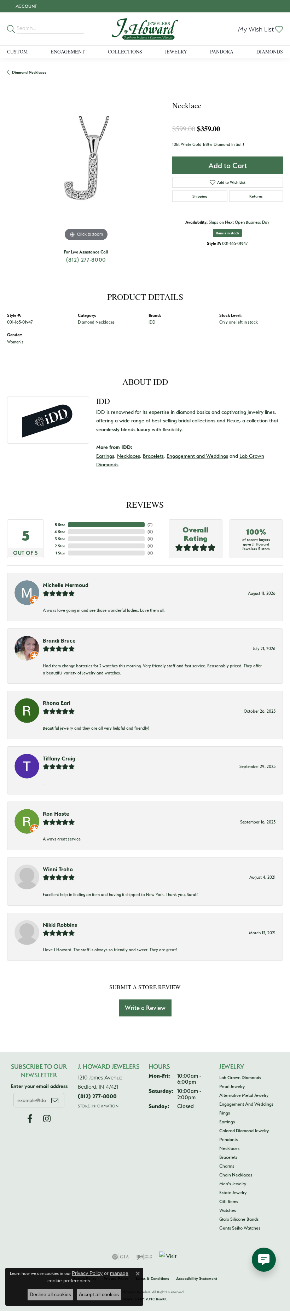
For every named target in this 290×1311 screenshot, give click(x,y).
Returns (256, 196)
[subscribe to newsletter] (55, 1100)
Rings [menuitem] (224, 1113)
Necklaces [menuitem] (229, 1148)
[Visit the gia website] (120, 1257)
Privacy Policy (87, 1273)
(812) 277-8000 (86, 259)
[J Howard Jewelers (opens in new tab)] (30, 1119)
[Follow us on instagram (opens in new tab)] (47, 1119)
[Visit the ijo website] (144, 1257)
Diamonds (269, 51)
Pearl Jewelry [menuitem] (232, 1086)
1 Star (60, 553)
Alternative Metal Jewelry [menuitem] (243, 1095)
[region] (86, 164)
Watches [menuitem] (227, 1210)
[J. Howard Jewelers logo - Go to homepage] (144, 28)
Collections (125, 51)
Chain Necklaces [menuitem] (235, 1175)
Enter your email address (39, 1086)
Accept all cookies (99, 1294)
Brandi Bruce (59, 640)
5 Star (60, 524)
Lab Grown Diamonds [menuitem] (240, 1077)
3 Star (60, 538)
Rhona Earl (56, 702)
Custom (17, 51)
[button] (25, 6)
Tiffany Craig (59, 758)
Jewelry (176, 51)
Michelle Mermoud (65, 584)
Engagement (68, 51)
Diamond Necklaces (29, 72)
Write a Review (145, 1008)
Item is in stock (227, 233)
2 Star (60, 545)
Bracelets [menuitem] (228, 1157)
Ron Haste (56, 813)
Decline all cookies (50, 1294)
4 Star (59, 531)
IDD (152, 322)
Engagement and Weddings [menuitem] (246, 1104)
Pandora (221, 51)
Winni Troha (58, 869)
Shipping (199, 196)
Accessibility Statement (196, 1278)
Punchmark (156, 1299)
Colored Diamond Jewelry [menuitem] (244, 1130)
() (149, 524)
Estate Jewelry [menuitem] (232, 1192)
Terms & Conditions (152, 1278)
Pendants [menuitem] (228, 1139)
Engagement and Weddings (197, 456)
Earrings (105, 456)
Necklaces (128, 456)
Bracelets (153, 456)
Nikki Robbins (60, 924)
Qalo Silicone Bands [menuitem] (239, 1219)
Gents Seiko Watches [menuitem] (239, 1228)
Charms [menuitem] (226, 1166)
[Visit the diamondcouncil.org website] (168, 1257)
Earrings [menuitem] (227, 1121)
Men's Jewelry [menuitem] (232, 1183)
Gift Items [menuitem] (228, 1201)
